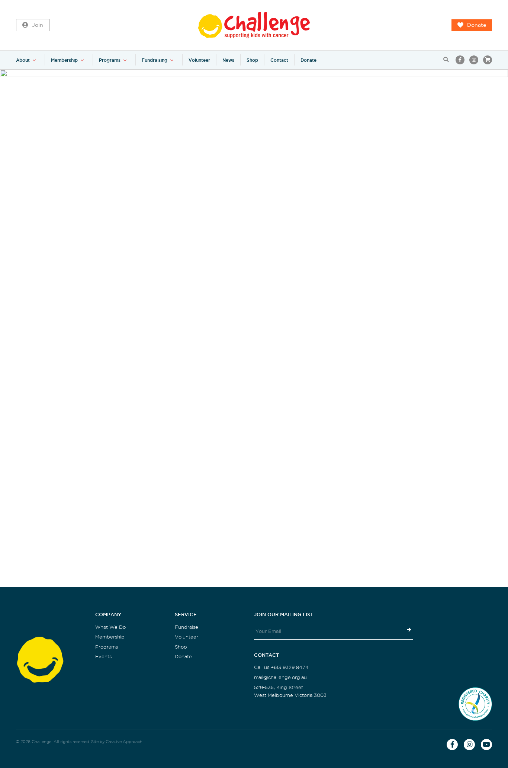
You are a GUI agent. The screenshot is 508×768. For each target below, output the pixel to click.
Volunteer (199, 60)
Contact (279, 60)
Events (103, 656)
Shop (252, 60)
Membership (64, 60)
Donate (476, 25)
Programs (109, 60)
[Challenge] (254, 25)
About (23, 60)
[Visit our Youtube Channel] (486, 744)
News (228, 60)
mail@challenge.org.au (280, 677)
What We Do (110, 627)
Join (37, 25)
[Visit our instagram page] (473, 59)
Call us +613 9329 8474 (281, 667)
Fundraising (154, 60)
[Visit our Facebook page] (460, 59)
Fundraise (186, 627)
